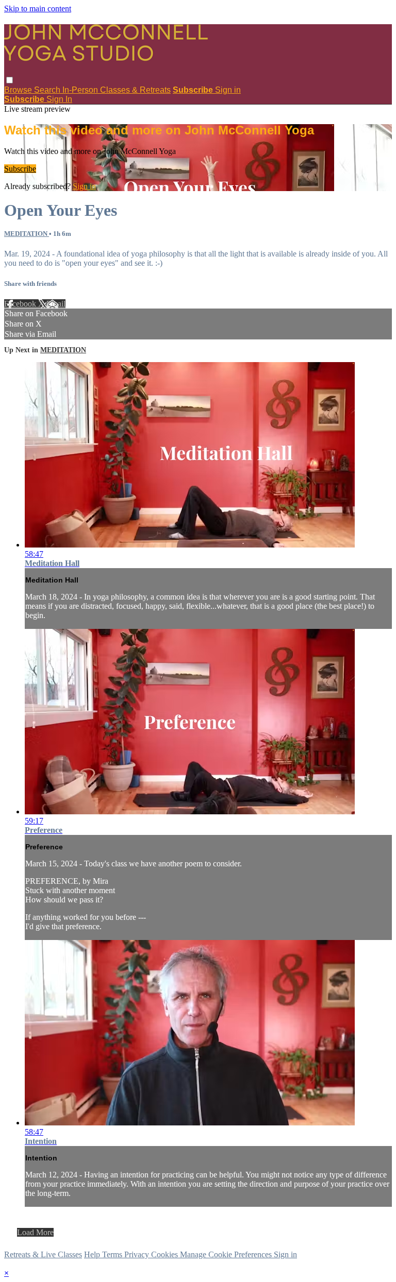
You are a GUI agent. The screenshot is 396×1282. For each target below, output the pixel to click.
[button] (9, 80)
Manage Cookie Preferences (227, 1254)
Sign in (228, 90)
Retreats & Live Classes (43, 1254)
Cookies (165, 1254)
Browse (19, 90)
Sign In (59, 99)
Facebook (21, 303)
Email (55, 303)
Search (48, 90)
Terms (113, 1254)
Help (93, 1254)
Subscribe (20, 168)
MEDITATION (26, 233)
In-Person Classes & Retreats (116, 90)
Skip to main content (37, 8)
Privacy (137, 1254)
